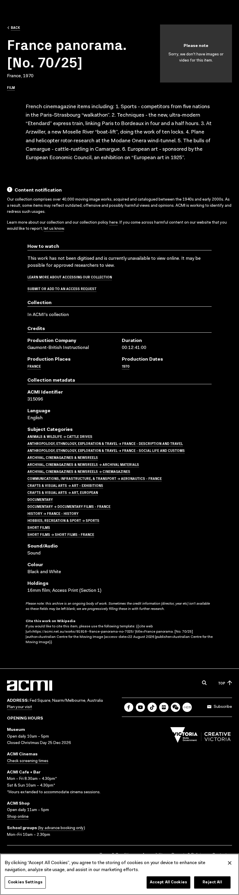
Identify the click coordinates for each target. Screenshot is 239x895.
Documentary (40, 499)
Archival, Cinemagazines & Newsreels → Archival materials (83, 464)
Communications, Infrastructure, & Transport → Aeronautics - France (94, 478)
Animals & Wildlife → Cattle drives (59, 436)
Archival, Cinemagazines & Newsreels (62, 457)
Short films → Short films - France (60, 534)
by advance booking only (61, 828)
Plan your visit (19, 707)
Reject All (212, 882)
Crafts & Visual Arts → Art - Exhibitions (65, 485)
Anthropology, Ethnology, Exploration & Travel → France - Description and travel (105, 443)
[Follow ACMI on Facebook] (128, 707)
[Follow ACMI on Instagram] (163, 707)
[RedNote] (187, 707)
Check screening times (27, 761)
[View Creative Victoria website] (200, 736)
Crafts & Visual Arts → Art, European (62, 492)
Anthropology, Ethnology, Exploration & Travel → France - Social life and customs (106, 450)
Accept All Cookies (168, 882)
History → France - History (52, 513)
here (113, 223)
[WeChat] (175, 707)
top (221, 682)
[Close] (229, 863)
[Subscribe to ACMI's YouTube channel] (140, 707)
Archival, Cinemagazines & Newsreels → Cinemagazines (78, 471)
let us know (54, 229)
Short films (38, 527)
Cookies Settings (25, 882)
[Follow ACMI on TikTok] (152, 707)
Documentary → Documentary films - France (68, 506)
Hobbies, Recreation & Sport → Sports (63, 520)
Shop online (18, 817)
